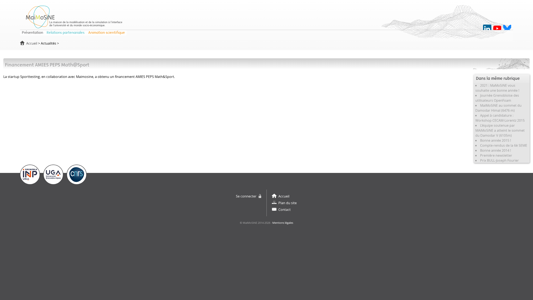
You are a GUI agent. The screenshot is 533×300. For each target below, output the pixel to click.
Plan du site (287, 203)
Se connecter (246, 196)
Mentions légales (282, 223)
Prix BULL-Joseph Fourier (499, 160)
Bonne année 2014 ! (495, 150)
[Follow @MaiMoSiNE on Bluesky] (507, 29)
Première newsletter (496, 155)
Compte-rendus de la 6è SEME (503, 145)
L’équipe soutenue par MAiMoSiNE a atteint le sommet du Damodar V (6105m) (500, 130)
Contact (284, 209)
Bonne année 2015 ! (495, 140)
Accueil (31, 43)
